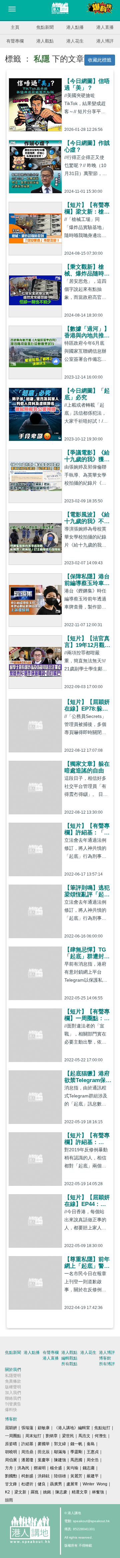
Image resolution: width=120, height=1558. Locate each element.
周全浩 (93, 1460)
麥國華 (44, 1444)
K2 (7, 1492)
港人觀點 (45, 41)
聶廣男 (56, 1484)
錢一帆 (76, 1444)
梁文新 (20, 1492)
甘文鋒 (11, 1484)
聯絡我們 (13, 1398)
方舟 (9, 1468)
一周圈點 (13, 1435)
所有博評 (107, 1364)
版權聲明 (13, 1387)
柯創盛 (27, 1476)
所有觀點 (69, 1364)
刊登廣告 (13, 1404)
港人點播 (75, 27)
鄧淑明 (40, 1468)
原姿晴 (11, 1444)
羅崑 (35, 1492)
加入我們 (13, 1392)
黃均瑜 (72, 1468)
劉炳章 (52, 1435)
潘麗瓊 (27, 1460)
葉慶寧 (44, 1460)
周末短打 (33, 1435)
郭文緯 (60, 1444)
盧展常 (72, 1484)
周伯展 (11, 1460)
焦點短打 (102, 1427)
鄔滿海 (60, 1452)
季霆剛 (76, 1452)
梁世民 (68, 1435)
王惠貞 (93, 1452)
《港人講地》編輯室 (72, 1427)
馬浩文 (84, 1435)
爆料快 (11, 1409)
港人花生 (75, 41)
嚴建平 (93, 1476)
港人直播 (105, 27)
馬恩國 (76, 1460)
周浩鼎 (27, 1452)
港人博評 (105, 41)
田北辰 (44, 1452)
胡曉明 (11, 1452)
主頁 (15, 27)
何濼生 (101, 1435)
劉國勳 (11, 1476)
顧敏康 (44, 1427)
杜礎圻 (27, 1484)
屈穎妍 (11, 1427)
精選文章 (80, 1492)
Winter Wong (95, 1484)
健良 (42, 1484)
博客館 (105, 1358)
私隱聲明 (13, 1375)
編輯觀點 (69, 1358)
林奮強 (98, 1492)
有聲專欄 (15, 41)
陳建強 (60, 1460)
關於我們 (13, 1369)
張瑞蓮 (27, 1427)
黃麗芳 (76, 1476)
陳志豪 (61, 1492)
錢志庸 (89, 1468)
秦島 (91, 1444)
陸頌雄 (60, 1476)
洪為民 (23, 1468)
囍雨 (9, 1500)
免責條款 (13, 1381)
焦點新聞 (45, 27)
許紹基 (27, 1444)
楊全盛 (56, 1468)
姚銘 (47, 1492)
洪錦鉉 (44, 1476)
